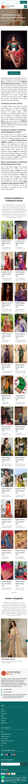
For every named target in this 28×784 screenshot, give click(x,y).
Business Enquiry (8, 781)
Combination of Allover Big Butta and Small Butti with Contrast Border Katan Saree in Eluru (20, 396)
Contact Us (4, 718)
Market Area (4, 723)
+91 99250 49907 (7, 689)
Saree (7, 20)
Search (24, 2)
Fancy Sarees (4, 738)
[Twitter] (9, 754)
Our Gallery (4, 714)
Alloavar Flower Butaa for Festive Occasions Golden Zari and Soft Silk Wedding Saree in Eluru (20, 365)
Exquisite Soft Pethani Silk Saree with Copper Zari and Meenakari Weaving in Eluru (20, 488)
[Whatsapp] (2, 754)
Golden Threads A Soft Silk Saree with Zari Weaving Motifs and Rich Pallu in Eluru (7, 334)
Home (2, 20)
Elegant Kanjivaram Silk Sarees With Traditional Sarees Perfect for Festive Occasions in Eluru (20, 519)
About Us (3, 711)
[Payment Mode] (8, 773)
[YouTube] (14, 754)
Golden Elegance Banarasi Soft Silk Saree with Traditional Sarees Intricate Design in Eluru (20, 303)
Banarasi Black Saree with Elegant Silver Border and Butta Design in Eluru (20, 458)
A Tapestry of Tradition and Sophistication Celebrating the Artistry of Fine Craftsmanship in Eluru (20, 241)
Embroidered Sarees (8, 659)
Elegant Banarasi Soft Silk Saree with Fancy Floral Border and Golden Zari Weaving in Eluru (7, 396)
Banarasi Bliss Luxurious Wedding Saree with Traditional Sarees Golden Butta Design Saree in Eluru (7, 458)
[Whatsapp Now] (2, 777)
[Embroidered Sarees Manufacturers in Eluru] (14, 638)
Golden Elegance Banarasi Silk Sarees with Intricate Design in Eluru (20, 272)
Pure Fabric (4, 743)
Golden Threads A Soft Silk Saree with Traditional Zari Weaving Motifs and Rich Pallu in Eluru (7, 550)
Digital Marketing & (16, 781)
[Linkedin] (12, 754)
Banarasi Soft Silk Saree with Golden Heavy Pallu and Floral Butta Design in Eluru (7, 427)
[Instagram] (7, 754)
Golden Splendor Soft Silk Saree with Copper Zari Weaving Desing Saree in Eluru (7, 581)
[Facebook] (4, 754)
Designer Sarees (5, 736)
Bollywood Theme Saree (7, 741)
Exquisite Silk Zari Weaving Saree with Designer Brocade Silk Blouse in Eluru (7, 519)
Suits (2, 745)
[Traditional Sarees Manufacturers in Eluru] (14, 50)
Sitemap (3, 720)
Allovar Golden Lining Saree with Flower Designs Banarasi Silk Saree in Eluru (7, 365)
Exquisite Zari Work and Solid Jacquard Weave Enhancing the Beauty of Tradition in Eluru (7, 303)
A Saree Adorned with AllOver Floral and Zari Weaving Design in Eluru (20, 334)
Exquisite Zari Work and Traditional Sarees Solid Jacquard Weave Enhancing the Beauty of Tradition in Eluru (7, 272)
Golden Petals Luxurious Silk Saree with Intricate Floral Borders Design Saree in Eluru (20, 581)
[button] (27, 641)
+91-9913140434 (7, 692)
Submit (24, 764)
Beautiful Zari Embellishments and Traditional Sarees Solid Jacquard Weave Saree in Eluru (7, 241)
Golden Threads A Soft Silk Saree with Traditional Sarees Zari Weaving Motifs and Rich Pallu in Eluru (20, 550)
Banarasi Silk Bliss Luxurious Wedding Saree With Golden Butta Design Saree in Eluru (20, 427)
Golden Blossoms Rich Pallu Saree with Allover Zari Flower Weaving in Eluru (7, 488)
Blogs (2, 716)
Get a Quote (15, 73)
